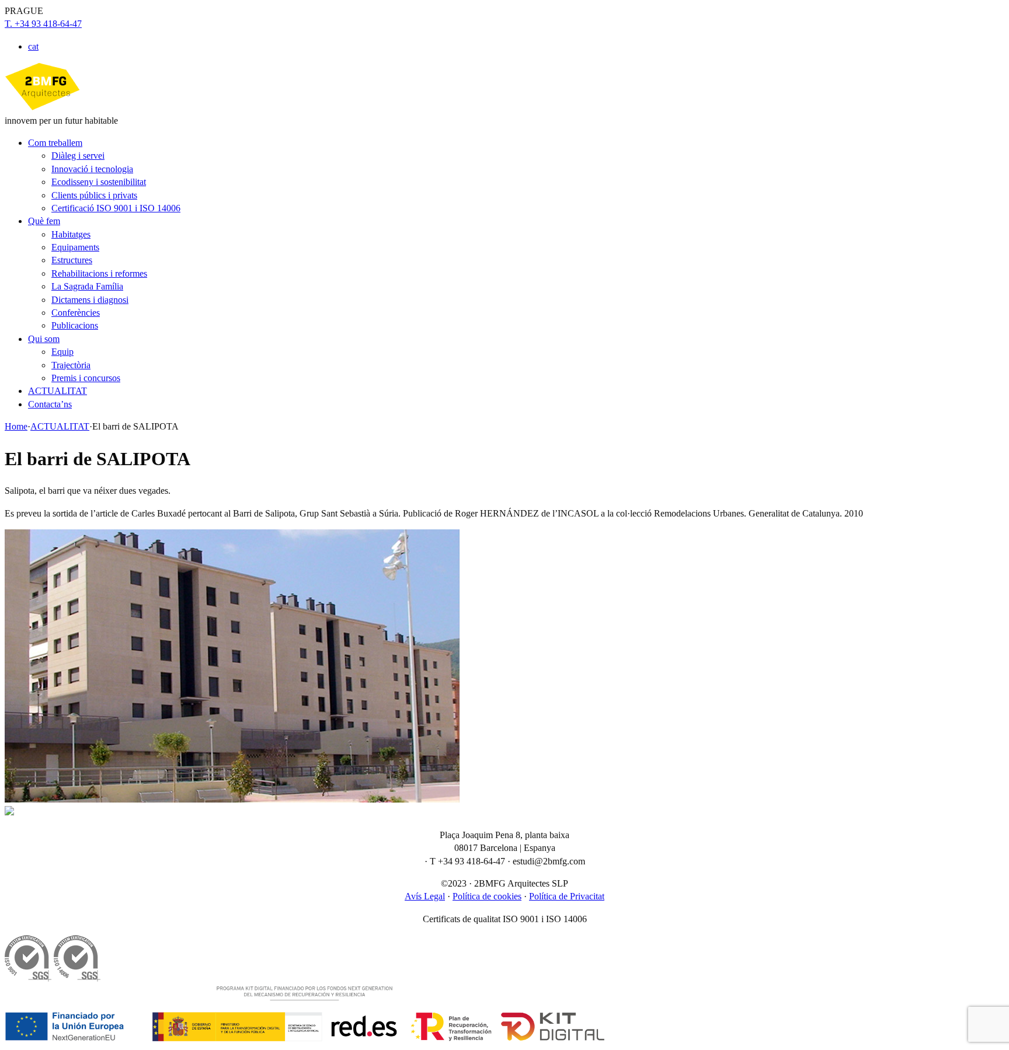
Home (16, 426)
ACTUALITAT (57, 391)
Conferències (75, 313)
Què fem (44, 221)
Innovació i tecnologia (92, 169)
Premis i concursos (85, 378)
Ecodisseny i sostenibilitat (98, 182)
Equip (62, 352)
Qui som (44, 339)
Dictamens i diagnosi (89, 300)
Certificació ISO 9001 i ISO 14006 (115, 208)
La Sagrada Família (87, 286)
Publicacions (74, 325)
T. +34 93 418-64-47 (43, 24)
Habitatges (71, 234)
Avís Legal (425, 896)
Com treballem (55, 143)
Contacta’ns (50, 404)
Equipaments (75, 247)
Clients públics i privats (94, 195)
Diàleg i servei (78, 156)
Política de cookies (487, 896)
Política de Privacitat (566, 896)
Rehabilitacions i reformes (99, 273)
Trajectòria (71, 365)
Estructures (71, 260)
